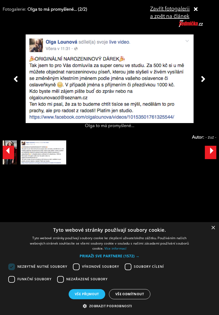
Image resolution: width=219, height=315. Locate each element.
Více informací (115, 248)
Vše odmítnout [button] (129, 294)
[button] (109, 256)
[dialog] (109, 268)
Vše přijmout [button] (87, 294)
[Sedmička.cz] (197, 26)
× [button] (213, 228)
